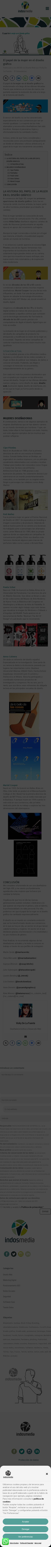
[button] (47, 1474)
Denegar (25, 1529)
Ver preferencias (25, 1537)
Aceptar (25, 1521)
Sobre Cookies (14, 1543)
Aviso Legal (38, 1543)
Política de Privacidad (26, 1543)
